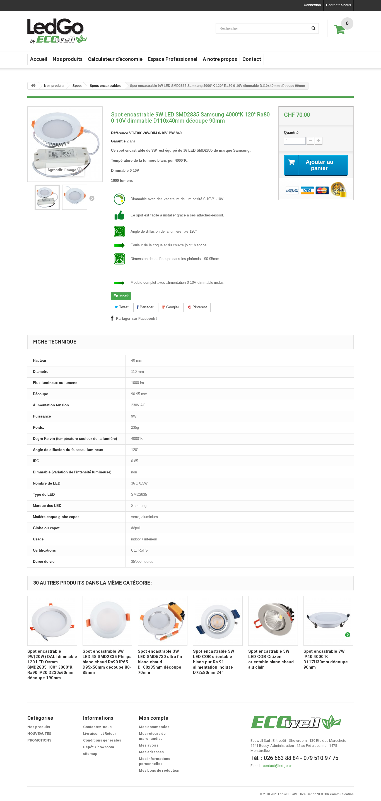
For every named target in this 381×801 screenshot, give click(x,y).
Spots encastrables (105, 86)
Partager (146, 307)
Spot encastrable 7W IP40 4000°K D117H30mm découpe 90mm (325, 659)
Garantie (118, 141)
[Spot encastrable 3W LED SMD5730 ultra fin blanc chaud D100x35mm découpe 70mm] (162, 621)
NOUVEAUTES (39, 733)
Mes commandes (154, 727)
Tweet (123, 307)
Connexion (312, 5)
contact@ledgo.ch (278, 766)
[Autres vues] (92, 198)
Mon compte (153, 718)
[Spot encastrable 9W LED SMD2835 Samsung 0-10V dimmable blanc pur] (47, 197)
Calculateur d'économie (115, 59)
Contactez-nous (338, 5)
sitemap (90, 754)
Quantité (291, 132)
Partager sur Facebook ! (136, 318)
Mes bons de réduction (159, 770)
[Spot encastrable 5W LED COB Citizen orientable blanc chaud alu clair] (273, 621)
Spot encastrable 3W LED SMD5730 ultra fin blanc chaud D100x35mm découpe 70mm (160, 662)
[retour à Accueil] (33, 85)
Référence (119, 133)
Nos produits (68, 59)
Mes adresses (151, 752)
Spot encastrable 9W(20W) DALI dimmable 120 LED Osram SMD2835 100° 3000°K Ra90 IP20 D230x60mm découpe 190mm (52, 664)
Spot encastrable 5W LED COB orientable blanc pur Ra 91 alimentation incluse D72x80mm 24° (213, 662)
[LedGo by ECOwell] (57, 31)
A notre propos (220, 59)
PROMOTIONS (39, 740)
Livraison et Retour (99, 733)
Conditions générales (102, 740)
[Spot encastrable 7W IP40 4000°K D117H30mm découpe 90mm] (328, 621)
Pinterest (199, 307)
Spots (77, 86)
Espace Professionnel (172, 59)
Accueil (38, 59)
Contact (251, 59)
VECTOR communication (335, 794)
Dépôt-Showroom (98, 747)
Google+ (172, 307)
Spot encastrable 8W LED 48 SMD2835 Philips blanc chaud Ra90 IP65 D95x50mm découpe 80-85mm (107, 662)
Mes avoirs (148, 745)
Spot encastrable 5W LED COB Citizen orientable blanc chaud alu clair (271, 659)
